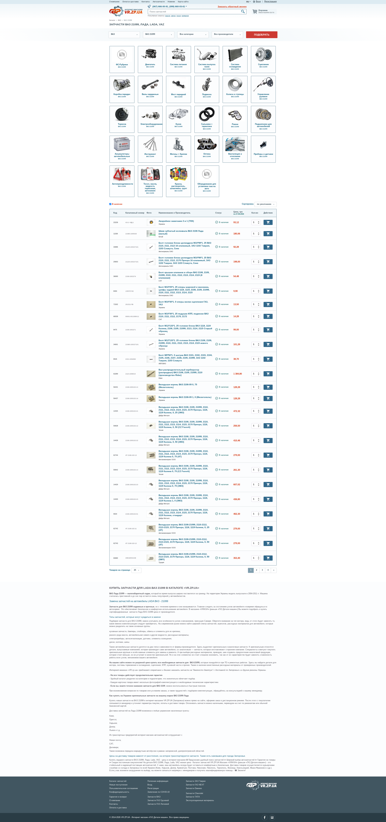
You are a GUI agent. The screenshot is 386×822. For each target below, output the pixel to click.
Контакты (146, 2)
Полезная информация (157, 781)
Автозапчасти (159, 2)
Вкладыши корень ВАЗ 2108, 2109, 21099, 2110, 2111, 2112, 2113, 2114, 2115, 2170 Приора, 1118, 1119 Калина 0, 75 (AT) (183, 454)
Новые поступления (118, 785)
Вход (258, 1)
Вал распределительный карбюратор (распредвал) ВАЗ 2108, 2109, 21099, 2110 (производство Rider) (180, 372)
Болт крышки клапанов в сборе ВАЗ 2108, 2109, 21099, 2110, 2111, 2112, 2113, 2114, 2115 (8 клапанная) (184, 275)
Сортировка (247, 204)
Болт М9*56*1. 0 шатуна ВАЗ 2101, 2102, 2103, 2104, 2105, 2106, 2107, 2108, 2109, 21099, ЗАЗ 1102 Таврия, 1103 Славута (185, 358)
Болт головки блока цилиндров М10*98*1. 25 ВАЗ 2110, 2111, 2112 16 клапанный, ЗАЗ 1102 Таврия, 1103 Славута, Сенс (185, 245)
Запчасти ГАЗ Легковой (158, 804)
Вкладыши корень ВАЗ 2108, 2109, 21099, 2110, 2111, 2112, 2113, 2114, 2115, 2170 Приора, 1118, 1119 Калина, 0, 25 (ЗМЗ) (183, 410)
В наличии (117, 204)
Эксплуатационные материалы (200, 800)
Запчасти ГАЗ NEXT (195, 785)
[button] (268, 222)
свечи (173, 16)
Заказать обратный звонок (232, 6)
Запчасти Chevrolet (194, 793)
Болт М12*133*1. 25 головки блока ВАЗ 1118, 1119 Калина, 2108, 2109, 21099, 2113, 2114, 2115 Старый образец (185, 328)
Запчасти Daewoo (194, 788)
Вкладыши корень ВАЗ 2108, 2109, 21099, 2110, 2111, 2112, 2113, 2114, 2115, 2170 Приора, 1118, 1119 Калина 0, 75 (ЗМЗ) (183, 483)
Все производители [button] (223, 34)
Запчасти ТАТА (193, 797)
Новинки (171, 2)
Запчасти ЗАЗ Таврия (196, 781)
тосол (178, 16)
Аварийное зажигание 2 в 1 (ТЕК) (176, 221)
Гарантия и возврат (118, 797)
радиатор (185, 16)
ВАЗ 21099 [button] (150, 34)
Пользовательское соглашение (123, 788)
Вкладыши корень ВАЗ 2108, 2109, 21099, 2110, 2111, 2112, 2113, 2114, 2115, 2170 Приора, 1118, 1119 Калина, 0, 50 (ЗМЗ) (183, 439)
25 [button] (135, 570)
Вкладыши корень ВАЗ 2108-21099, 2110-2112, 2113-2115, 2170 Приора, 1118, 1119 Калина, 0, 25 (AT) (184, 527)
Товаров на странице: (119, 570)
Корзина (263, 10)
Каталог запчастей (117, 781)
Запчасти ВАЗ (153, 797)
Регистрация (270, 1)
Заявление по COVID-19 (158, 792)
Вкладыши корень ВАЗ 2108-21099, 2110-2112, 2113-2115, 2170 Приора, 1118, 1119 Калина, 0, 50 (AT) (184, 542)
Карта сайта (183, 2)
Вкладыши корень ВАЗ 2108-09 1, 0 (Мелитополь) (185, 397)
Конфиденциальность (119, 792)
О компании (114, 2)
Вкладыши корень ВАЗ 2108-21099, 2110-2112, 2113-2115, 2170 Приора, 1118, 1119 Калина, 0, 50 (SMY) (184, 557)
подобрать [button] (261, 34)
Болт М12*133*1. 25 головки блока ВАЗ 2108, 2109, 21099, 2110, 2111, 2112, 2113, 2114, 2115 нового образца (185, 343)
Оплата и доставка (130, 2)
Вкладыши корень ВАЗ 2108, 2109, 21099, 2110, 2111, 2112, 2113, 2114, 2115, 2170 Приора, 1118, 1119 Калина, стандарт (183, 512)
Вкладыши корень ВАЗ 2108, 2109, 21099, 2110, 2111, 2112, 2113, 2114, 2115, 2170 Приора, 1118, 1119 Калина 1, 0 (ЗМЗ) (183, 498)
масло (167, 16)
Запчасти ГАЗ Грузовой (158, 800)
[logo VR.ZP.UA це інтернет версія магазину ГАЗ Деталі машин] (125, 11)
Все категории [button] (186, 34)
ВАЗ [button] (113, 34)
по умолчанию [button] (264, 204)
